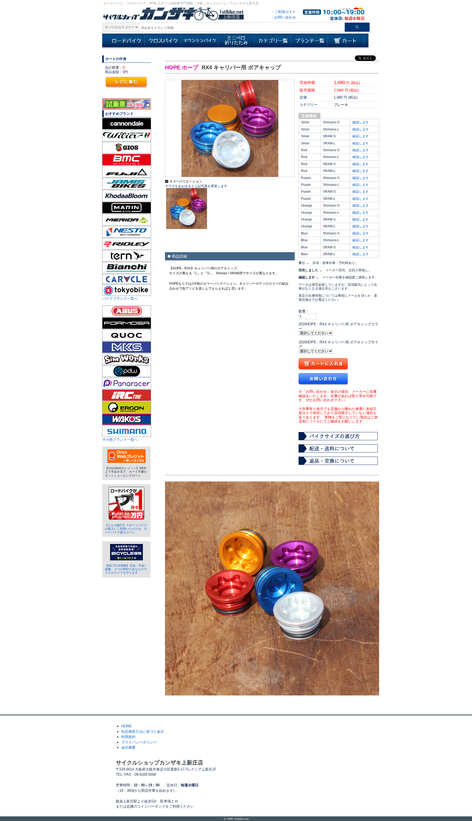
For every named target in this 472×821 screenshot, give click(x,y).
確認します (360, 122)
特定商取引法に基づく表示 (142, 732)
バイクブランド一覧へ (120, 298)
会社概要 (128, 747)
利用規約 (128, 737)
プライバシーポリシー (139, 742)
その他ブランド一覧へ (120, 440)
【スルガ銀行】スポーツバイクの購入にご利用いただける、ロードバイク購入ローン (126, 528)
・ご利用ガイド (283, 12)
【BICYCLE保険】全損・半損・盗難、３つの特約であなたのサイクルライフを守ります (126, 569)
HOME (126, 726)
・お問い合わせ (283, 17)
